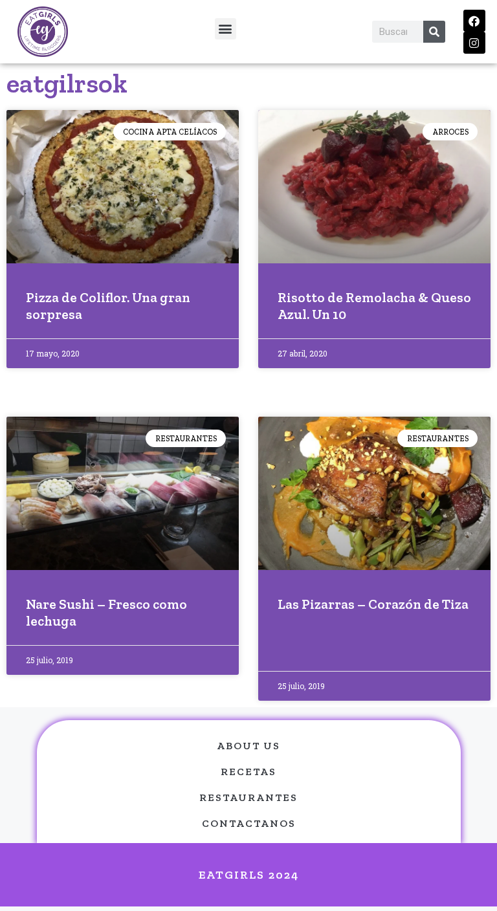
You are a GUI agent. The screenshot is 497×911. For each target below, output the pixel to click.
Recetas (248, 771)
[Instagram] (474, 43)
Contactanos (249, 823)
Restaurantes (248, 797)
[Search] (434, 32)
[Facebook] (474, 21)
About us (248, 746)
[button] (225, 28)
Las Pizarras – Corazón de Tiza (373, 604)
